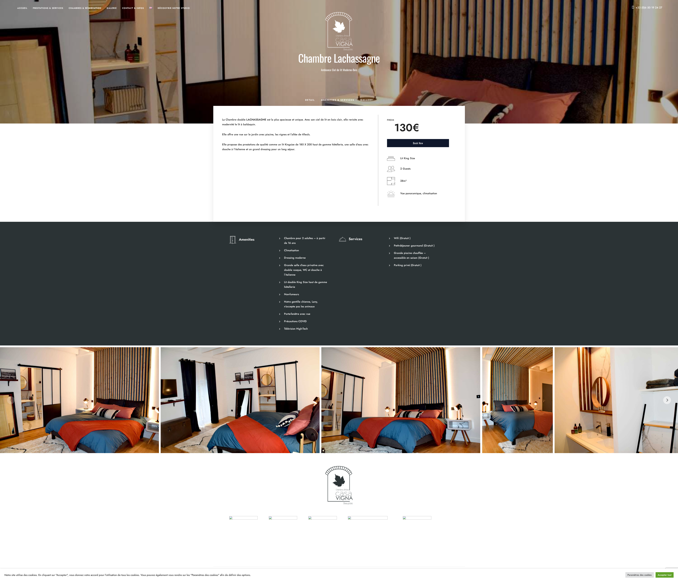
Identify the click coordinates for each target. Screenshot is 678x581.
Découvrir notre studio (174, 8)
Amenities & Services (337, 100)
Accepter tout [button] (664, 575)
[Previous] (11, 400)
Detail (310, 100)
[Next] (667, 400)
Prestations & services (48, 8)
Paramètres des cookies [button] (640, 575)
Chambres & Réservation (85, 8)
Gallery (366, 100)
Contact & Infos (133, 8)
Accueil (22, 8)
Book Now (418, 143)
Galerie (112, 8)
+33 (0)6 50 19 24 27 (649, 8)
